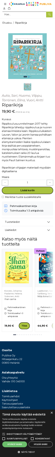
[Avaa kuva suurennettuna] (27, 56)
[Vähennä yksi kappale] (5, 183)
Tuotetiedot (12, 221)
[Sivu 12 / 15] (35, 334)
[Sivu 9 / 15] (30, 334)
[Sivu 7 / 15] (26, 334)
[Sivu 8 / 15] (28, 334)
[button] (27, 451)
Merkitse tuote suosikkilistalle (23, 197)
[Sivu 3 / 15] (19, 334)
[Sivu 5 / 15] (23, 334)
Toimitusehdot (11, 396)
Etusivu (7, 22)
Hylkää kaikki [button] (40, 444)
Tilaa (24, 325)
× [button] (51, 413)
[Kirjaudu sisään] (4, 8)
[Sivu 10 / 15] (32, 334)
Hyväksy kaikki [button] (14, 444)
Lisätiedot (10, 230)
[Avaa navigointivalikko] (5, 4)
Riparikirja (21, 22)
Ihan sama (10, 299)
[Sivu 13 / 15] (37, 334)
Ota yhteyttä (10, 377)
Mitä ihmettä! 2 (45, 296)
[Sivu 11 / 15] (34, 334)
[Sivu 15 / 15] (41, 334)
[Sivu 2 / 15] (17, 334)
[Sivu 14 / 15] (39, 334)
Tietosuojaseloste (12, 403)
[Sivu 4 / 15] (21, 334)
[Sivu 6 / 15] (24, 334)
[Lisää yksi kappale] (50, 183)
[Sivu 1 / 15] (14, 334)
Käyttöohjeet (10, 400)
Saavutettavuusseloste (16, 407)
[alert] (27, 433)
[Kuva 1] (27, 87)
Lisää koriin (27, 190)
